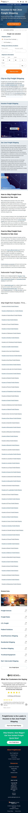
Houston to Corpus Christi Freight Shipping (12, 521)
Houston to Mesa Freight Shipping (10, 440)
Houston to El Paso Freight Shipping (10, 503)
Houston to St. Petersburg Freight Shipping (12, 342)
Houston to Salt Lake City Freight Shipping (11, 369)
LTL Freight (5, 623)
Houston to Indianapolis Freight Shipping (11, 481)
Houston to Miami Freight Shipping (10, 436)
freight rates (3, 89)
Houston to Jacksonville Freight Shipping (11, 476)
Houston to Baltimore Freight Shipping (10, 552)
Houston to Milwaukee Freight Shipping (11, 431)
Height (15, 57)
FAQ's (14, 770)
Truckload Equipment (8, 655)
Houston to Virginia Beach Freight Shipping (12, 315)
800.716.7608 (19, 290)
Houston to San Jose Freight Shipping (10, 351)
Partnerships (14, 757)
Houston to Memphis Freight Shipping (10, 445)
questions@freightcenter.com (14, 797)
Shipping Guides (14, 772)
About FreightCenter (14, 753)
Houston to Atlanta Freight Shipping (10, 570)
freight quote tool (8, 290)
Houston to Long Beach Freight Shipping (11, 458)
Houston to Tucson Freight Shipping (10, 324)
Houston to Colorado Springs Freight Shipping (12, 530)
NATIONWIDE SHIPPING (8, 30)
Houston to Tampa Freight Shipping (10, 328)
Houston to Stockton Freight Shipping (10, 337)
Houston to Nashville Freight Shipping (10, 422)
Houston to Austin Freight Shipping (10, 561)
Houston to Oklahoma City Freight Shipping (12, 404)
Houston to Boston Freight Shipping (10, 548)
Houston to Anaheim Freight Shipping (10, 579)
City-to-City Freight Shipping (14, 725)
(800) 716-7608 (14, 780)
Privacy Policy (10, 811)
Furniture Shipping (7, 648)
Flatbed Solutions (7, 629)
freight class (7, 254)
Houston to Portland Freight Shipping (10, 382)
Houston (20, 275)
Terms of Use (18, 811)
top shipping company (20, 93)
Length (3, 57)
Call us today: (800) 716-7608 (14, 4)
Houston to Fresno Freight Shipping (10, 494)
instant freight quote (8, 285)
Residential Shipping (8, 642)
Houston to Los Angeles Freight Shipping (11, 454)
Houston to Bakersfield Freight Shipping (11, 557)
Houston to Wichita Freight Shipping (10, 306)
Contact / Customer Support (14, 758)
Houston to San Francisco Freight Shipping (12, 355)
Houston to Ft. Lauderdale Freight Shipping (12, 490)
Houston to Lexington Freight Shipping (11, 463)
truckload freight (13, 85)
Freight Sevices (6, 610)
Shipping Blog (14, 768)
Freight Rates (5, 617)
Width (9, 57)
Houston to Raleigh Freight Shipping (10, 378)
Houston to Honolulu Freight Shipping (10, 485)
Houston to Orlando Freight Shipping (10, 396)
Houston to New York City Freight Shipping (12, 413)
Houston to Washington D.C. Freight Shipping (12, 310)
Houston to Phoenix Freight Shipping (10, 387)
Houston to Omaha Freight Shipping (10, 400)
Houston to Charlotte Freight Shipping (10, 543)
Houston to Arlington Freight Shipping (10, 575)
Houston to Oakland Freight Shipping (10, 409)
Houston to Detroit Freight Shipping (10, 507)
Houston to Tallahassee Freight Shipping (11, 333)
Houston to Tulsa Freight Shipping (10, 319)
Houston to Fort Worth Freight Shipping (11, 499)
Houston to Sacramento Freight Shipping (11, 373)
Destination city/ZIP (19, 48)
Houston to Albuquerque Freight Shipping (11, 584)
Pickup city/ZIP (5, 48)
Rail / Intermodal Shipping (9, 661)
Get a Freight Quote (14, 23)
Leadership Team (14, 755)
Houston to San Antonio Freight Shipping (11, 364)
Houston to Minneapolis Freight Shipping (11, 427)
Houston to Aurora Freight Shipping (10, 566)
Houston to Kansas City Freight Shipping (11, 472)
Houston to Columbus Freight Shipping (11, 525)
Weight (3, 62)
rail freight (22, 85)
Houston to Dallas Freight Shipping (10, 516)
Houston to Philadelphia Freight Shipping (11, 391)
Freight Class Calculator (14, 766)
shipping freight (10, 83)
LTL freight (6, 85)
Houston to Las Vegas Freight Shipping (11, 467)
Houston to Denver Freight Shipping (10, 512)
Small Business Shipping (9, 636)
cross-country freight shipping (8, 279)
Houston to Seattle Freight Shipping (10, 346)
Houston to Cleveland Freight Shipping (11, 534)
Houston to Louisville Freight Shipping (10, 449)
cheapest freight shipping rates (10, 288)
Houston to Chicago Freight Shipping (10, 539)
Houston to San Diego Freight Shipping (11, 360)
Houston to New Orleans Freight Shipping (11, 418)
